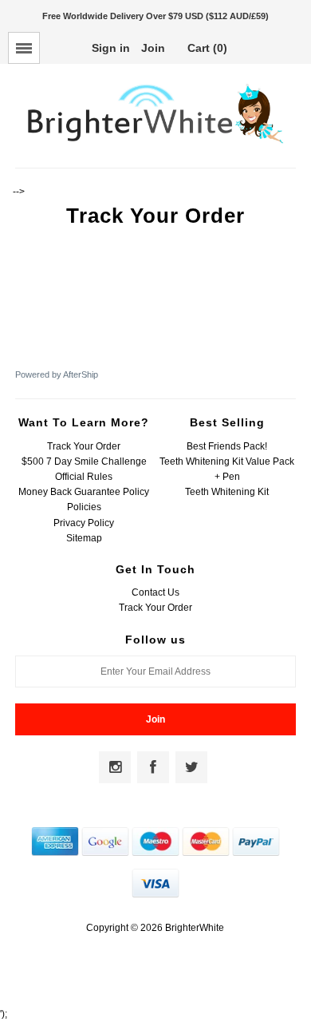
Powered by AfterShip (56, 374)
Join (153, 48)
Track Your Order (83, 446)
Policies (84, 507)
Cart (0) (207, 48)
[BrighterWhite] (155, 143)
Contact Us (155, 592)
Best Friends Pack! (227, 446)
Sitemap (84, 538)
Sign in (111, 48)
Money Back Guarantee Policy (83, 491)
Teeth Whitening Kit (227, 491)
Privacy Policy (83, 523)
